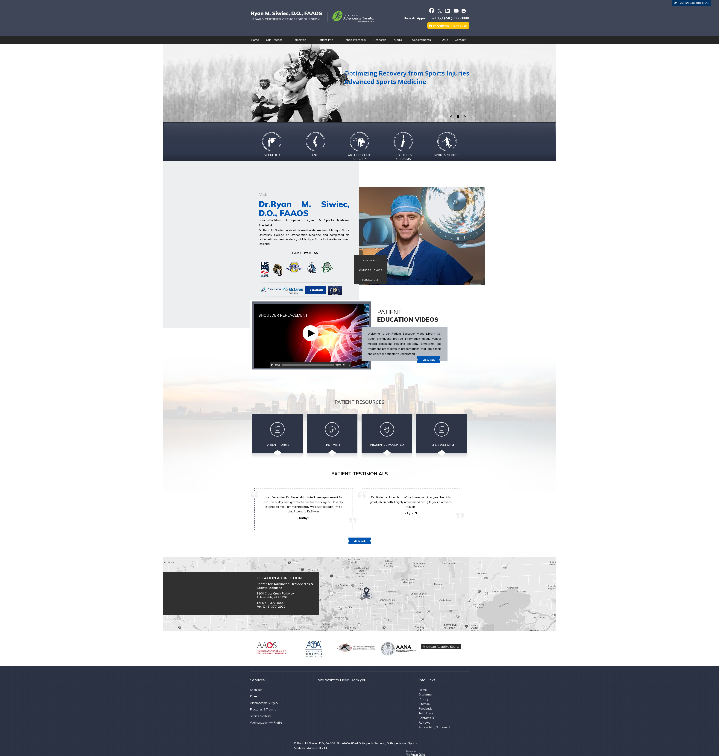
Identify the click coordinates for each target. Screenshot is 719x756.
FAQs (444, 40)
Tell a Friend (426, 713)
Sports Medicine (261, 716)
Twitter (439, 10)
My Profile (275, 722)
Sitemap (424, 704)
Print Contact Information (448, 25)
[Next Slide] (465, 115)
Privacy (423, 699)
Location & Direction (279, 578)
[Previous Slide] (451, 115)
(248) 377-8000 (456, 18)
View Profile (370, 260)
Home (255, 40)
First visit (332, 444)
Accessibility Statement (434, 727)
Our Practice (274, 40)
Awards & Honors (370, 270)
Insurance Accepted (387, 444)
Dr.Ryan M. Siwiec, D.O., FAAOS (304, 208)
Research (379, 40)
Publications (370, 279)
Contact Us (426, 718)
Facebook (431, 10)
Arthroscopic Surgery (359, 157)
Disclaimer (425, 694)
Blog (464, 10)
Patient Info (325, 40)
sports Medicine (447, 155)
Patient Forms (277, 444)
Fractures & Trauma (403, 157)
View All (429, 359)
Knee (315, 155)
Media (398, 40)
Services (257, 679)
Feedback (425, 708)
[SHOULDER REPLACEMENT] (276, 372)
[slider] (458, 115)
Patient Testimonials (359, 473)
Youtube (456, 10)
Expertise (299, 40)
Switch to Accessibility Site (694, 2)
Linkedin (447, 10)
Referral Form (442, 444)
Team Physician (304, 253)
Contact (460, 40)
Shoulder (272, 155)
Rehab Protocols (354, 40)
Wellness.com (259, 722)
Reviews (424, 722)
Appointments (421, 40)
